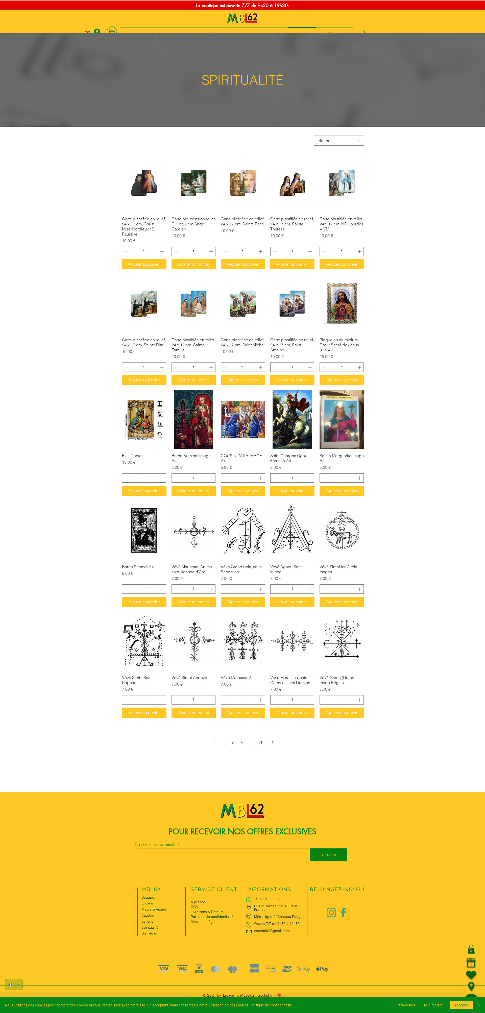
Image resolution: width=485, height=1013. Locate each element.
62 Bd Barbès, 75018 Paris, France (276, 908)
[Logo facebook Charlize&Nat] (343, 912)
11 (260, 742)
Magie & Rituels (153, 909)
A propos (198, 902)
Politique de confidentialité (271, 1004)
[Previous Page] (214, 742)
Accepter (461, 1004)
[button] (471, 949)
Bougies (148, 897)
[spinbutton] (144, 251)
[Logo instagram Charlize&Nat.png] (331, 912)
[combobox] (339, 141)
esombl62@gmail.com (272, 930)
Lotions (147, 921)
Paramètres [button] (405, 1004)
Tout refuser (433, 1004)
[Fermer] (479, 1005)
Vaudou (147, 915)
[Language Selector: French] (13, 984)
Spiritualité (149, 927)
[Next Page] (273, 742)
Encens (147, 903)
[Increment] (162, 251)
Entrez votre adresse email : (156, 844)
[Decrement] (126, 251)
